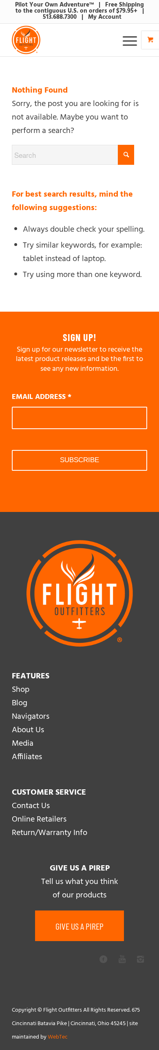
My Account (104, 17)
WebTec (58, 1037)
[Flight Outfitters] (66, 40)
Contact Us (31, 806)
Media (22, 743)
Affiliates (27, 757)
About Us (28, 730)
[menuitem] (131, 40)
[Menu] (126, 40)
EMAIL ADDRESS (41, 397)
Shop (20, 689)
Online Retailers (39, 819)
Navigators (30, 716)
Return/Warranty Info (49, 833)
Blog (19, 703)
